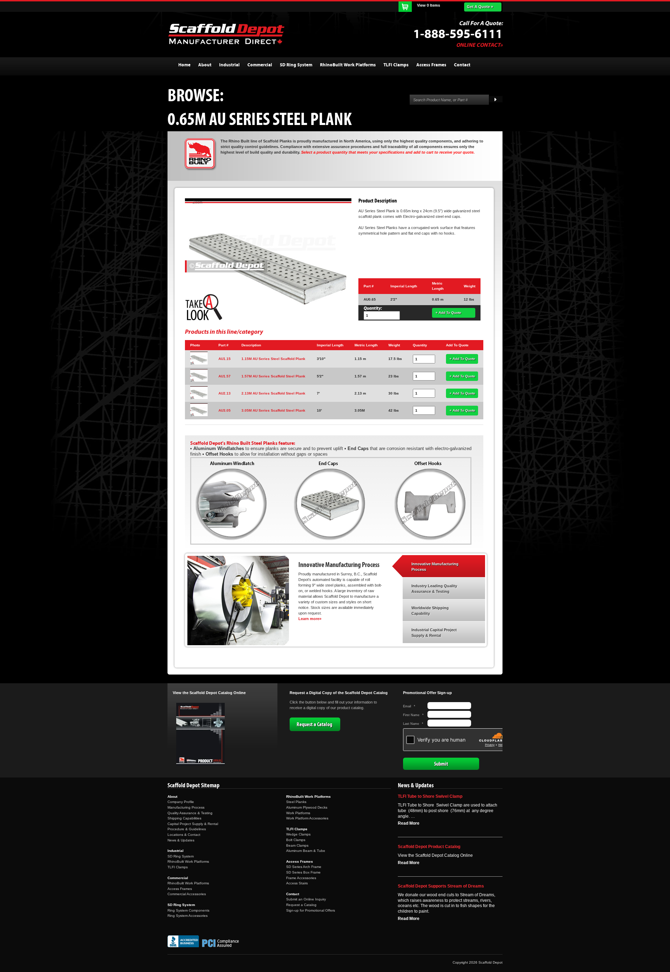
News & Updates (181, 840)
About (172, 796)
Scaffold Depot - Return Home (226, 33)
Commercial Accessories (187, 894)
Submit (441, 764)
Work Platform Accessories (307, 818)
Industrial (176, 851)
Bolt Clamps (295, 840)
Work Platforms (298, 813)
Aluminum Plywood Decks (306, 807)
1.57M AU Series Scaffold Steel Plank (273, 376)
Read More (408, 823)
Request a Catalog (314, 724)
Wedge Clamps (298, 834)
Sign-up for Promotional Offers (310, 910)
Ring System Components (188, 910)
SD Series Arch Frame (303, 867)
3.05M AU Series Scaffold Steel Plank (273, 410)
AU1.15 (224, 359)
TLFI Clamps (178, 867)
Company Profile (181, 802)
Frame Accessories (301, 878)
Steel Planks (296, 802)
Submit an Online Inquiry (306, 899)
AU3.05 (224, 410)
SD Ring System (181, 856)
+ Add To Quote (448, 313)
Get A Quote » (480, 7)
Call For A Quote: (480, 23)
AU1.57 (224, 376)
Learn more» (309, 619)
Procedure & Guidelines (187, 829)
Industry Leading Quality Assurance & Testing (434, 589)
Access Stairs (297, 883)
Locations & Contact (184, 835)
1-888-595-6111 (457, 34)
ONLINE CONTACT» (479, 45)
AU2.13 (224, 393)
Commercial (178, 878)
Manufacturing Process (186, 807)
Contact (292, 894)
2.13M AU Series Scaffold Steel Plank (273, 393)
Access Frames (180, 889)
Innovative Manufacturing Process (435, 567)
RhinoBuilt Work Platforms (188, 861)
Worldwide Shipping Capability (430, 611)
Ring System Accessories (188, 916)
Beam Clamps (297, 845)
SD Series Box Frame (303, 872)
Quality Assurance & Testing (190, 813)
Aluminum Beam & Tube (305, 851)
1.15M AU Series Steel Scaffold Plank (273, 359)
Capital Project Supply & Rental (193, 824)
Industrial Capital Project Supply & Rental (434, 633)
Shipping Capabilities (184, 818)
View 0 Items (428, 5)
